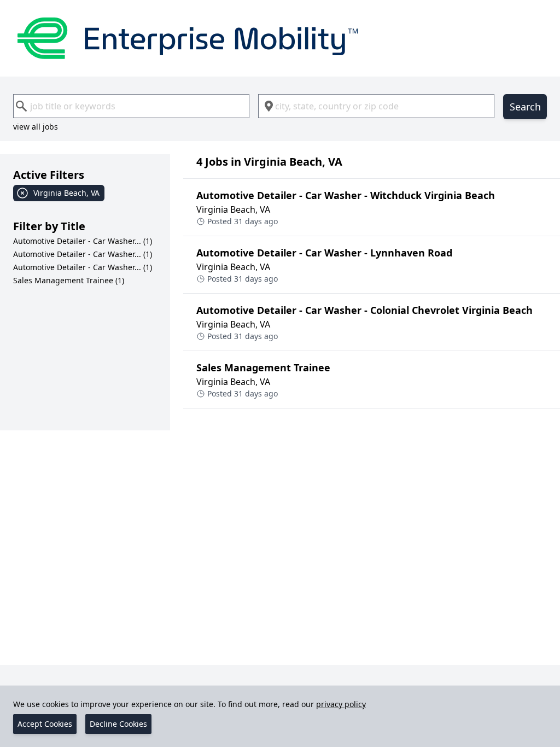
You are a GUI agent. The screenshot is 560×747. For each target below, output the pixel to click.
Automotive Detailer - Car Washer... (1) (82, 241)
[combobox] (131, 106)
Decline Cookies (118, 724)
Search (525, 106)
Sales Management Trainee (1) (68, 280)
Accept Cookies (45, 724)
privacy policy (341, 704)
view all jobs (35, 126)
